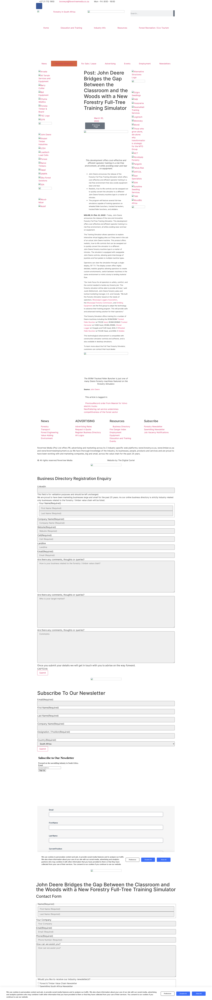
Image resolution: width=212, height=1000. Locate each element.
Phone (44, 936)
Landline (41, 543)
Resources (122, 28)
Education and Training (71, 28)
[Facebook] (39, 6)
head (106, 322)
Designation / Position (53, 732)
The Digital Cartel (126, 460)
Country (46, 740)
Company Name (50, 519)
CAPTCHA (42, 669)
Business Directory (64, 63)
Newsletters (164, 63)
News (44, 63)
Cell (44, 535)
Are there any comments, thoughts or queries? (60, 559)
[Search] (174, 13)
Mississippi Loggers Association (105, 300)
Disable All (183, 993)
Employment (145, 63)
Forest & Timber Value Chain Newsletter (58, 983)
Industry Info (100, 28)
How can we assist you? (48, 944)
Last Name (48, 716)
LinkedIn (41, 486)
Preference (167, 993)
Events (127, 63)
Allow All (199, 993)
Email (45, 551)
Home (46, 28)
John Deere (95, 389)
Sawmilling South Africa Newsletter (56, 986)
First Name (48, 708)
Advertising (110, 63)
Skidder (121, 331)
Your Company (43, 920)
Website (46, 527)
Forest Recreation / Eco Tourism (154, 28)
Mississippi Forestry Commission (99, 303)
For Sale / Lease (88, 63)
